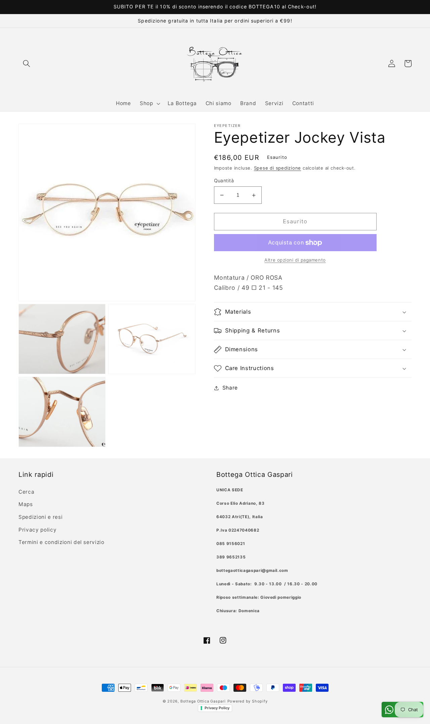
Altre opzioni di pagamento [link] (295, 260)
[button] (26, 63)
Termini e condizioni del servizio (61, 542)
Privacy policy (37, 530)
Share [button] (230, 387)
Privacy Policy (217, 708)
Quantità (224, 180)
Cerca (26, 492)
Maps (25, 504)
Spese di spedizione (277, 168)
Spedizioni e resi (40, 517)
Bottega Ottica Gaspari (203, 701)
